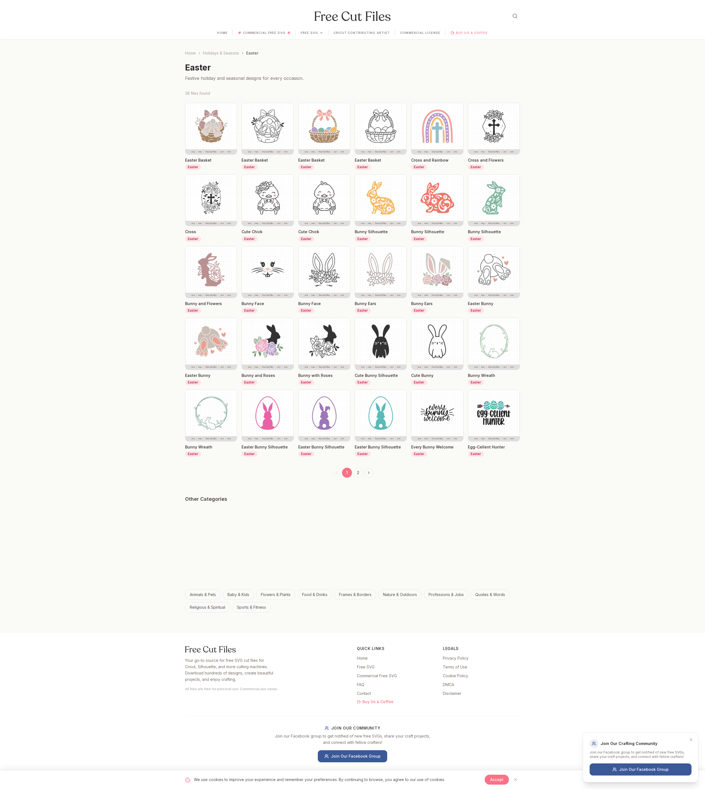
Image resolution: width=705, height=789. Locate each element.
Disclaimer (452, 693)
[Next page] (368, 472)
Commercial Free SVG (264, 33)
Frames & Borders (355, 594)
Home (222, 33)
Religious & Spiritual (207, 607)
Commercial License (420, 33)
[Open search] (515, 16)
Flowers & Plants (276, 594)
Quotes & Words (490, 594)
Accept (496, 779)
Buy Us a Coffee (472, 33)
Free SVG (309, 33)
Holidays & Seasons (221, 53)
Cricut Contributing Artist (361, 33)
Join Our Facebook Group (356, 756)
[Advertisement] (352, 548)
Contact (364, 693)
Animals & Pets (203, 594)
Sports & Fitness (251, 607)
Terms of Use (455, 667)
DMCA (448, 684)
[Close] (515, 779)
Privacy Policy (455, 658)
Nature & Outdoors (400, 594)
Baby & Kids (238, 594)
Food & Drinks (314, 594)
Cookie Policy (455, 675)
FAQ (360, 684)
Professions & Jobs (446, 594)
